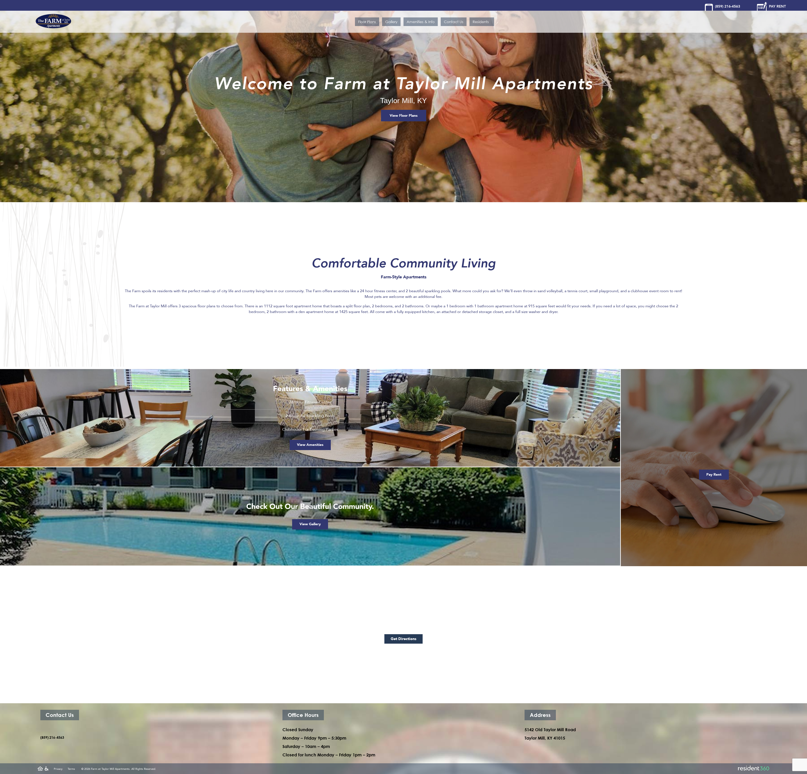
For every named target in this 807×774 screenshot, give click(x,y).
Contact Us (453, 22)
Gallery (391, 22)
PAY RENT (777, 6)
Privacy (58, 769)
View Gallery (310, 524)
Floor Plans (367, 22)
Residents (482, 22)
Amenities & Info (421, 22)
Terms (71, 769)
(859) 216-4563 (727, 6)
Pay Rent (713, 474)
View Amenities (310, 444)
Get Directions (403, 639)
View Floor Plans (404, 115)
